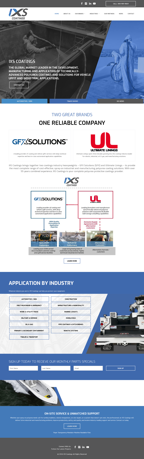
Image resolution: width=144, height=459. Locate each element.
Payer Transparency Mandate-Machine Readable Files (72, 432)
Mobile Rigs (71, 318)
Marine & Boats (70, 312)
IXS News (120, 101)
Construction (71, 299)
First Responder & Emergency (29, 305)
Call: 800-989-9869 (121, 4)
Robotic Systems (71, 331)
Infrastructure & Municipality (71, 305)
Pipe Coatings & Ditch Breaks (71, 324)
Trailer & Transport (29, 337)
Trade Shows (72, 101)
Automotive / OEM (24, 101)
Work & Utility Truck (29, 312)
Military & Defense (29, 318)
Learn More (72, 261)
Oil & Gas (29, 324)
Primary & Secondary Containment (29, 331)
